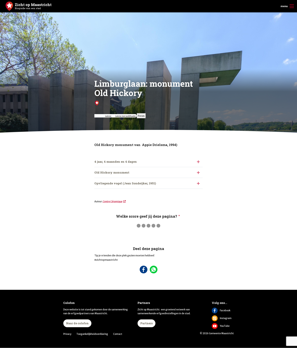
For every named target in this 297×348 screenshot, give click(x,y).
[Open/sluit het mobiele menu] (291, 6)
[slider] (148, 225)
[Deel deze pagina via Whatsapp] (153, 269)
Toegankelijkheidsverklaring (92, 334)
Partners (146, 323)
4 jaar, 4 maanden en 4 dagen (115, 161)
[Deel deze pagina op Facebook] (143, 269)
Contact (117, 334)
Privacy (67, 334)
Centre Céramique (112, 201)
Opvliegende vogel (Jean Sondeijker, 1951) (125, 183)
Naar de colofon (77, 323)
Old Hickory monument (111, 172)
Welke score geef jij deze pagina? (146, 216)
